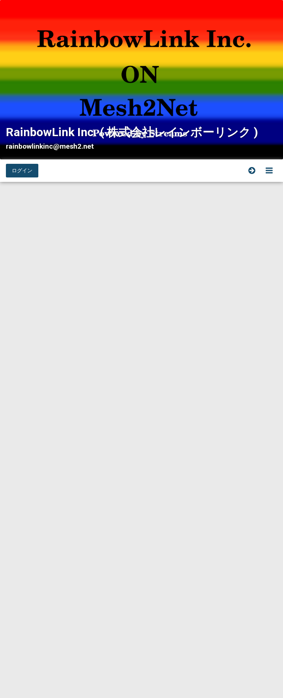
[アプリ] (269, 170)
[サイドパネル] (252, 170)
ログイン (22, 170)
